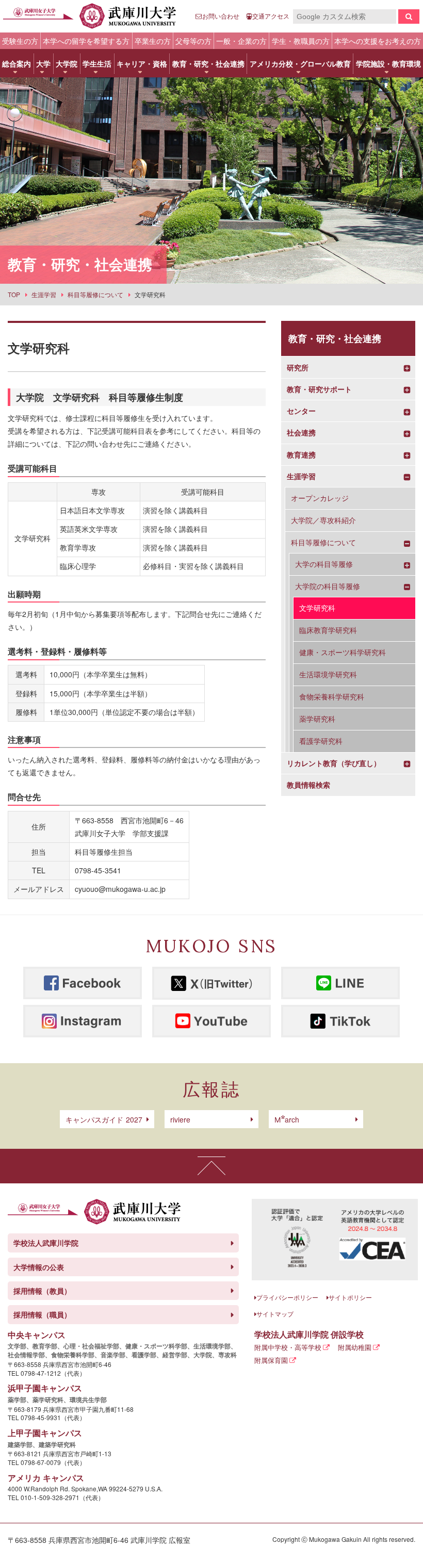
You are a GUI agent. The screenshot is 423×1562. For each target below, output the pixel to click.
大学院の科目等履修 (327, 586)
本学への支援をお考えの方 (377, 41)
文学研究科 (317, 608)
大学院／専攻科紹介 (323, 520)
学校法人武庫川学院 (45, 1243)
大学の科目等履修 (324, 564)
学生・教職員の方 (301, 41)
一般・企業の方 (241, 41)
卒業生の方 (153, 41)
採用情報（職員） (42, 1314)
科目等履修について (323, 542)
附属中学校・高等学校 (287, 1347)
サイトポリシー (350, 1297)
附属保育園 (271, 1360)
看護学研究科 (321, 741)
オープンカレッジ (320, 498)
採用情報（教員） (42, 1291)
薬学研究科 (317, 718)
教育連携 (301, 455)
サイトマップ (275, 1313)
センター (301, 411)
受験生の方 (20, 41)
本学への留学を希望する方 (86, 41)
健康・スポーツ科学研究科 (342, 652)
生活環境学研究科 (328, 674)
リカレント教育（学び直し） (334, 763)
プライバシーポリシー (287, 1297)
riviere (180, 1119)
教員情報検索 (308, 784)
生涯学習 (301, 476)
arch (286, 1119)
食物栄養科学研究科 (331, 696)
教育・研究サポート (319, 389)
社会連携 (301, 432)
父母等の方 (193, 41)
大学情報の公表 (38, 1267)
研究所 (297, 367)
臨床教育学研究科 (328, 630)
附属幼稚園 (354, 1347)
